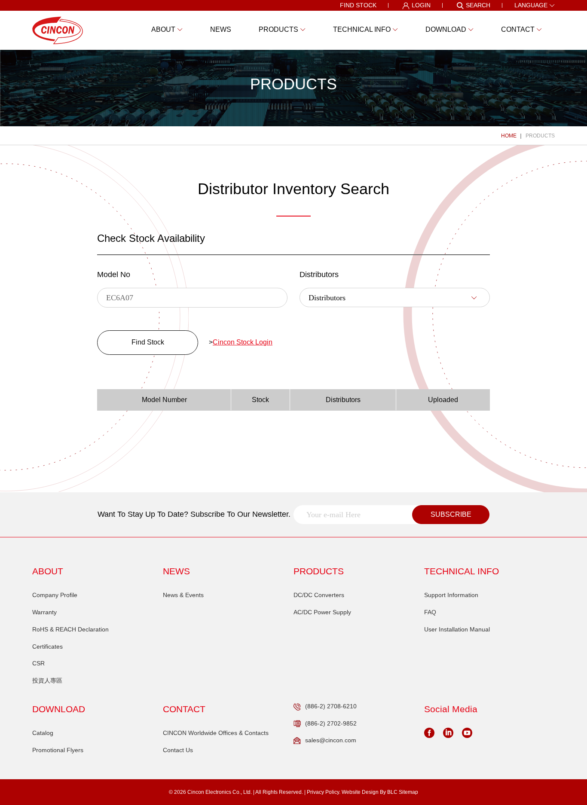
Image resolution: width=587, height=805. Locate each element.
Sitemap (408, 792)
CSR (38, 663)
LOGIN (421, 5)
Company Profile (54, 595)
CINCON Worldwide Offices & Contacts (216, 732)
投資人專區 (47, 680)
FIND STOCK (358, 5)
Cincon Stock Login (242, 342)
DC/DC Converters (319, 595)
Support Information (451, 595)
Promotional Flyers (57, 750)
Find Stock (147, 342)
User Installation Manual (457, 629)
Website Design (360, 792)
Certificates (47, 646)
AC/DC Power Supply (322, 612)
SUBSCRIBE (451, 514)
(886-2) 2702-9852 (331, 723)
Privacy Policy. (323, 792)
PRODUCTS (540, 136)
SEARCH (478, 5)
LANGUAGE (530, 5)
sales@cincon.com (330, 740)
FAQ (430, 612)
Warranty (44, 612)
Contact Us (178, 750)
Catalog (42, 732)
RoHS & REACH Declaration (70, 629)
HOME (509, 136)
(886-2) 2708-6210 (331, 706)
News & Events (183, 595)
